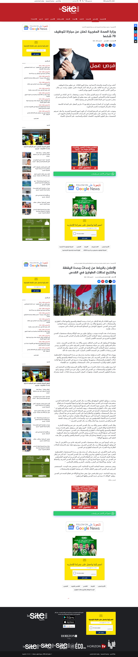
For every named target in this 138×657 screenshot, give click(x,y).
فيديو (52, 19)
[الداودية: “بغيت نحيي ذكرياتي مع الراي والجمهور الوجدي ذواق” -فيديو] (26, 162)
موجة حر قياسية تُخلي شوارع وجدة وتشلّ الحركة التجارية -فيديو (41, 189)
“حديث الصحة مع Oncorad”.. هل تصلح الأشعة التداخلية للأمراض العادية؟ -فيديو (42, 182)
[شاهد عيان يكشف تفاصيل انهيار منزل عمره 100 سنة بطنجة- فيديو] (26, 176)
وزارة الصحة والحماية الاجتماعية (70, 250)
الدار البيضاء (94, 247)
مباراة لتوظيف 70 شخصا (66, 247)
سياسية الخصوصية (105, 654)
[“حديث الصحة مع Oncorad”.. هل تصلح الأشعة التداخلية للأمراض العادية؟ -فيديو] (26, 183)
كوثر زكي (105, 41)
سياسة (88, 19)
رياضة (67, 19)
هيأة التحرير (112, 654)
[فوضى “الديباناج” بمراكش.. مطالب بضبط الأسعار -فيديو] (26, 205)
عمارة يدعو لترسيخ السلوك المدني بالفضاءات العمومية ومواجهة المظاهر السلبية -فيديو (41, 211)
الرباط (85, 247)
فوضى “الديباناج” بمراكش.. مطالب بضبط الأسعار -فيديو (41, 203)
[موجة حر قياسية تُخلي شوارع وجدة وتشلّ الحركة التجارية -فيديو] (26, 191)
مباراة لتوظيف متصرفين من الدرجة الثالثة (94, 250)
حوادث (74, 19)
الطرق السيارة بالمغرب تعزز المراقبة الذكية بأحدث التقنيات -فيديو (37, 148)
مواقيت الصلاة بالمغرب (95, 654)
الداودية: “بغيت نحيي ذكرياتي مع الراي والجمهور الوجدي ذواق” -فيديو (41, 161)
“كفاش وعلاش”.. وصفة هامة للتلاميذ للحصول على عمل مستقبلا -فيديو (41, 154)
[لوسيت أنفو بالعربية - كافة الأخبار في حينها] (69, 10)
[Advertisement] (84, 130)
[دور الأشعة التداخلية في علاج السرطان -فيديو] (26, 198)
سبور (40, 19)
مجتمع (94, 19)
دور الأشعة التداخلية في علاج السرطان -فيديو (43, 196)
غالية (46, 19)
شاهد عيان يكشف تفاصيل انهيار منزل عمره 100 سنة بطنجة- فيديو (41, 175)
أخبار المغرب (105, 247)
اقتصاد (81, 19)
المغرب (78, 247)
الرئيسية (102, 19)
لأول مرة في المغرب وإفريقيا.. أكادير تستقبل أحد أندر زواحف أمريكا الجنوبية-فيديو (41, 168)
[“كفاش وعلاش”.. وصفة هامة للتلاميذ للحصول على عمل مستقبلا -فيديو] (26, 155)
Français (33, 19)
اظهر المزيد (36, 118)
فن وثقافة (59, 19)
